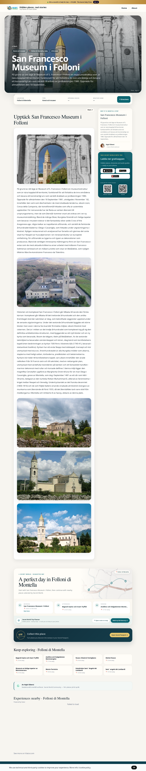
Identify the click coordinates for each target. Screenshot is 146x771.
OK (134, 767)
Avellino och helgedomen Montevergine (116, 607)
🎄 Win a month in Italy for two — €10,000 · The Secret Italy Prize (72, 2)
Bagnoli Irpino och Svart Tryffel (74, 607)
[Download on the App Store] (107, 170)
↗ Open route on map (101, 620)
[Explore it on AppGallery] (115, 176)
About (134, 8)
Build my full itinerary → (120, 620)
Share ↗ (90, 110)
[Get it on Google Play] (123, 170)
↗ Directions (124, 99)
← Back (14, 46)
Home (124, 8)
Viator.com (29, 753)
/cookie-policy (84, 767)
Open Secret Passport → (120, 635)
